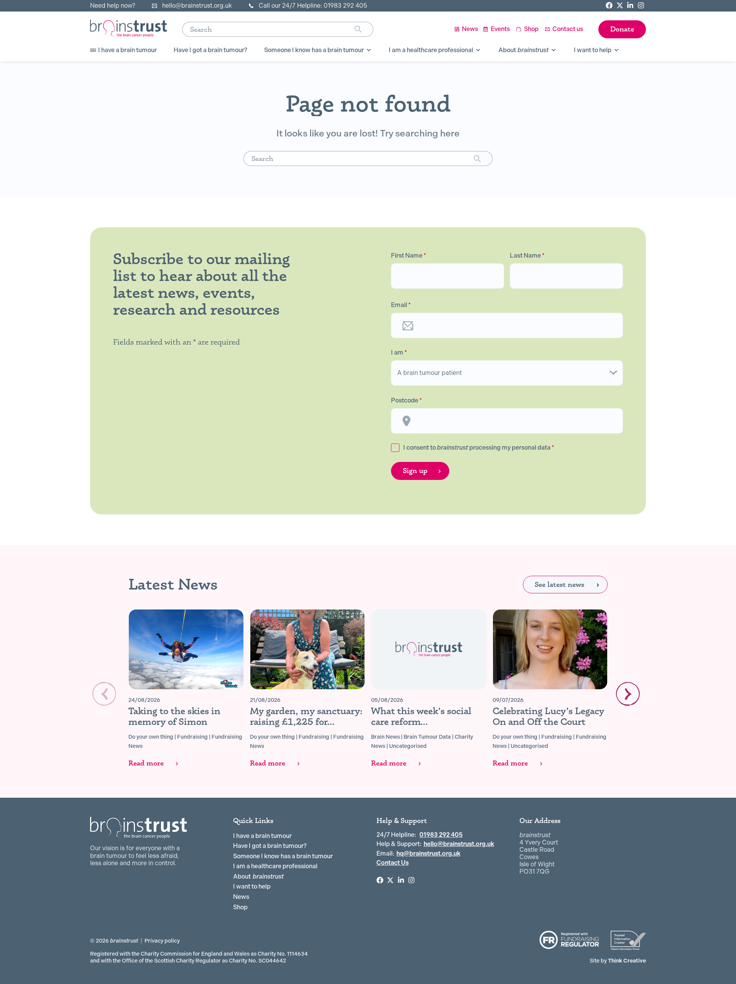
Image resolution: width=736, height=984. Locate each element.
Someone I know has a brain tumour (283, 856)
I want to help (252, 886)
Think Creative (618, 961)
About (258, 876)
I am (399, 353)
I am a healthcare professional (275, 866)
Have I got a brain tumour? (270, 845)
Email (401, 305)
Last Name (527, 256)
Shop (240, 907)
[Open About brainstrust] (553, 50)
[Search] (364, 29)
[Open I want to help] (616, 50)
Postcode (406, 401)
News (241, 896)
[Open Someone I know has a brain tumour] (369, 50)
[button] (628, 694)
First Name (408, 256)
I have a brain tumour (262, 835)
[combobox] (268, 29)
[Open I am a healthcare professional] (478, 50)
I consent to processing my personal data (478, 447)
